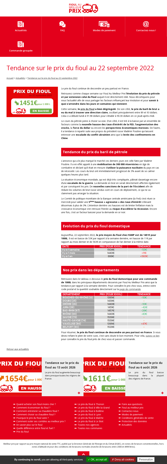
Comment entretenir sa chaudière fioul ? (37, 411)
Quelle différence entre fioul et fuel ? (35, 428)
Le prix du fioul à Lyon (89, 414)
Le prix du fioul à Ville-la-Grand (93, 407)
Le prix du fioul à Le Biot (90, 421)
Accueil (10, 78)
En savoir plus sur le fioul (29, 424)
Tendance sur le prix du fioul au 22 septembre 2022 (52, 78)
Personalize (146, 459)
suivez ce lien (152, 335)
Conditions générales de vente (138, 417)
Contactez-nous (130, 411)
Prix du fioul (22, 431)
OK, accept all (98, 459)
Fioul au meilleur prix (132, 407)
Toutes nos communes (90, 428)
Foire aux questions (132, 404)
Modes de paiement (132, 414)
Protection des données (134, 421)
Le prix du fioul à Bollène (91, 411)
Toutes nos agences (88, 424)
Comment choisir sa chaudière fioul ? (35, 414)
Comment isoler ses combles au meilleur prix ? (40, 421)
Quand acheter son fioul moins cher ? (36, 404)
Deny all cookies (124, 459)
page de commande (130, 289)
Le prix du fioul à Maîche (90, 417)
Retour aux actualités (18, 349)
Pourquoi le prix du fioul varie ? (32, 417)
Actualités (20, 78)
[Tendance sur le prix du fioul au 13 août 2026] (21, 376)
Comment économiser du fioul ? (33, 407)
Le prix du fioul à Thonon (91, 404)
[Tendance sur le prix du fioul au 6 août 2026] (104, 376)
